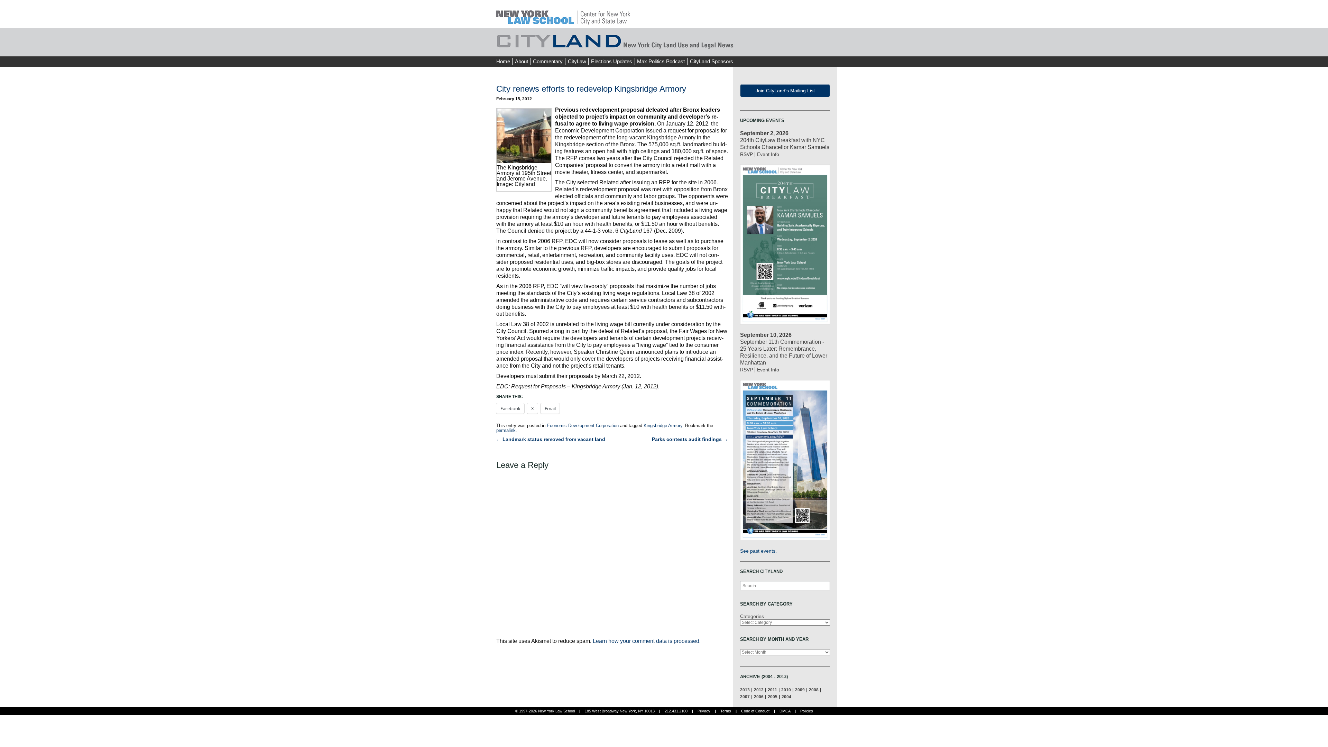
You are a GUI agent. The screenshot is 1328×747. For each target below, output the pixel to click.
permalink (506, 430)
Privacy (704, 711)
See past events (757, 551)
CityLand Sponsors (711, 61)
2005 (772, 696)
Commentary (548, 61)
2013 (745, 690)
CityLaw (577, 61)
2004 (786, 696)
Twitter (818, 48)
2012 (759, 690)
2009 (800, 690)
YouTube (831, 48)
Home (503, 61)
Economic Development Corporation (583, 425)
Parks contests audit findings (690, 439)
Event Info (768, 154)
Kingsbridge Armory (663, 425)
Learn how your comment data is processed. (647, 641)
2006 (759, 696)
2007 (745, 696)
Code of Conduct (755, 711)
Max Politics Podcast (661, 61)
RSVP (746, 154)
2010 (786, 690)
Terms (725, 711)
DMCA (785, 711)
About (521, 61)
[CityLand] (563, 14)
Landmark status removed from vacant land (550, 439)
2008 (814, 690)
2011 (772, 690)
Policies (806, 711)
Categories (752, 616)
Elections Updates (611, 61)
